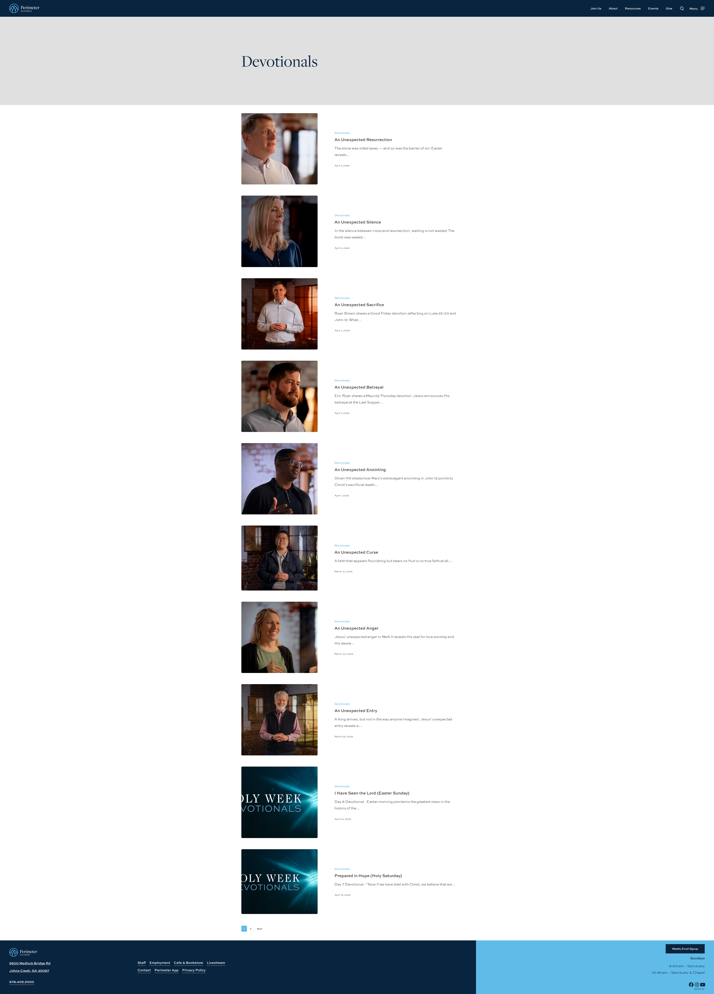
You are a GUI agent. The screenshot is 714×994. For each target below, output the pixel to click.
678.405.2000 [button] (21, 981)
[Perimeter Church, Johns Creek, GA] (23, 955)
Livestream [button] (216, 962)
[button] (697, 8)
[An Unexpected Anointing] (279, 478)
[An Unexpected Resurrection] (279, 148)
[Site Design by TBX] (699, 989)
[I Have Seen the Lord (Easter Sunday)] (279, 802)
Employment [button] (159, 962)
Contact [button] (144, 970)
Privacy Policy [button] (194, 970)
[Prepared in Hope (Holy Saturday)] (279, 881)
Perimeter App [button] (166, 970)
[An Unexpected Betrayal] (279, 396)
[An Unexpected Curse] (279, 558)
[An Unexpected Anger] (279, 637)
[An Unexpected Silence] (279, 231)
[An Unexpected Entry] (279, 719)
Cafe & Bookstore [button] (188, 962)
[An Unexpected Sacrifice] (279, 314)
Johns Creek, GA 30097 (29, 970)
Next (259, 928)
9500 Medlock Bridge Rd (29, 963)
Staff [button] (142, 962)
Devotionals (342, 133)
